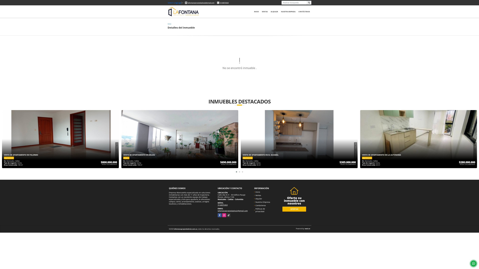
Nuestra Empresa (288, 11)
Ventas (265, 11)
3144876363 (224, 3)
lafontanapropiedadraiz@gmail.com (201, 3)
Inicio (256, 11)
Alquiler (274, 11)
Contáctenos (304, 11)
